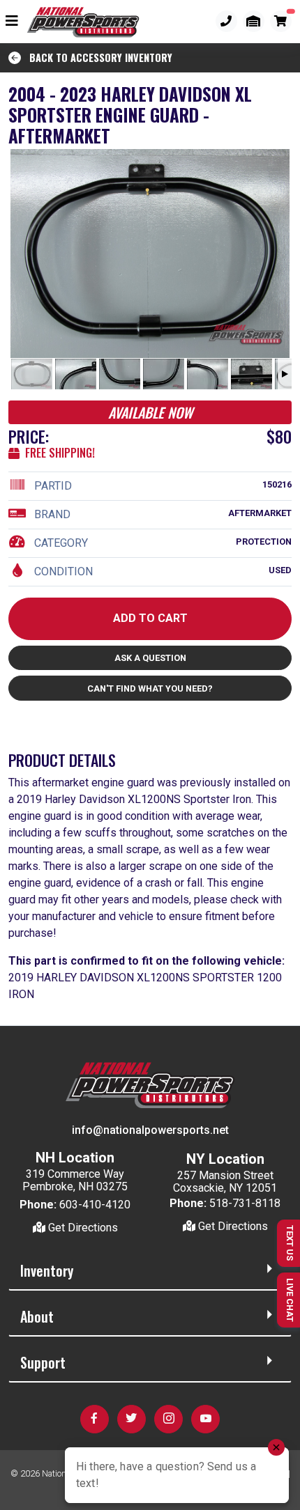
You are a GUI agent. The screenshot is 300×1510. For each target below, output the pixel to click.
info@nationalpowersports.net (150, 1130)
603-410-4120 (94, 1204)
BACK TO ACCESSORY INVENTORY (96, 57)
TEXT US (290, 1243)
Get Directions (81, 1227)
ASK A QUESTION (150, 658)
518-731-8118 (244, 1203)
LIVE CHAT (290, 1300)
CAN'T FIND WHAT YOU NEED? (150, 688)
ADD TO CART (150, 618)
